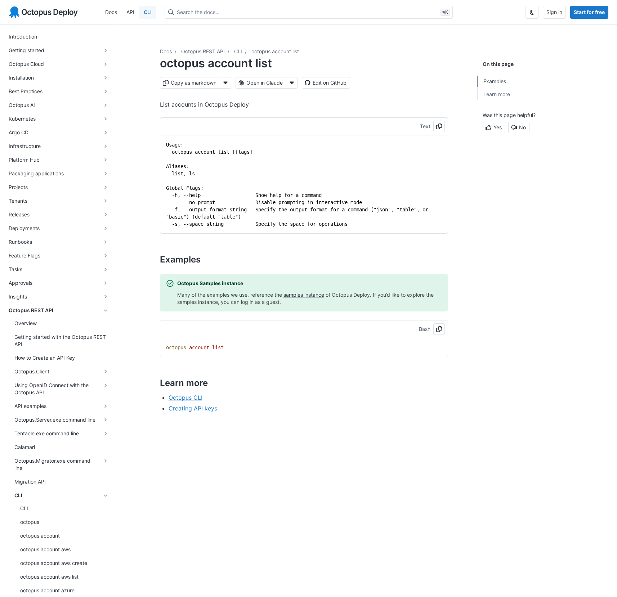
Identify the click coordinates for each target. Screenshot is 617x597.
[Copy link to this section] (209, 259)
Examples (494, 81)
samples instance (303, 295)
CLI (148, 12)
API (130, 12)
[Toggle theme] (532, 12)
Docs (111, 12)
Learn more (496, 94)
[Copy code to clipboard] (439, 126)
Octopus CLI (185, 397)
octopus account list (275, 51)
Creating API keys (193, 408)
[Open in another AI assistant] (292, 83)
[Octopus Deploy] (43, 12)
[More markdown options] (225, 83)
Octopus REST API (203, 51)
